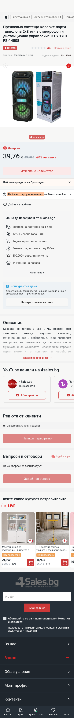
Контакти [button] (13, 699)
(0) (49, 48)
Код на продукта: (51, 55)
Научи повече (37, 272)
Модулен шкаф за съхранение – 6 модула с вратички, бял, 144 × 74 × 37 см (17, 548)
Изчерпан (14, 148)
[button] (37, 182)
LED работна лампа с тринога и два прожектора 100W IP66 (50, 548)
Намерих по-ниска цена (37, 302)
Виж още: (8, 55)
